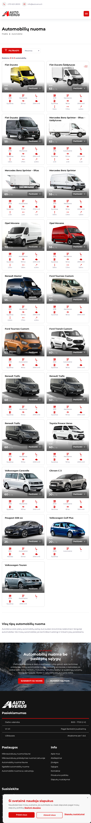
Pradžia (5, 34)
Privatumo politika (59, 775)
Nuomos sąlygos (59, 681)
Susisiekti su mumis (31, 681)
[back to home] (11, 13)
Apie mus (55, 754)
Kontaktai (55, 771)
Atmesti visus (49, 815)
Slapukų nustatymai (60, 779)
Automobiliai (17, 34)
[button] (12, 50)
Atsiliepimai (56, 758)
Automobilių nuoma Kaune (15, 762)
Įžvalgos (54, 762)
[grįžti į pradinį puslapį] (14, 703)
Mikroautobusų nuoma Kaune (16, 754)
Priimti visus (21, 815)
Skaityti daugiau (32, 808)
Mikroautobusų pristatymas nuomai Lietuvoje (23, 758)
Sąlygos (54, 767)
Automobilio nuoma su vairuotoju (18, 771)
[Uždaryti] (87, 797)
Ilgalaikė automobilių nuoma (15, 767)
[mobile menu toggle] (86, 13)
